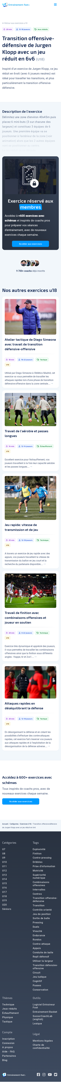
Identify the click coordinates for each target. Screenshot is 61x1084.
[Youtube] (51, 1075)
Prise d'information (44, 866)
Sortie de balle (41, 918)
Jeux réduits (9, 1008)
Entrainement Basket (45, 1011)
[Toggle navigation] (55, 4)
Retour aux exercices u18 (15, 23)
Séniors (6, 909)
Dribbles (37, 862)
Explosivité (39, 849)
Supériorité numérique (39, 876)
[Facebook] (39, 1075)
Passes (37, 985)
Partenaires (9, 1055)
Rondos (37, 939)
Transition (39, 905)
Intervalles (39, 889)
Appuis (37, 948)
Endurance (39, 935)
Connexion (8, 1043)
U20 (4, 904)
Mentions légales (43, 1040)
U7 (3, 849)
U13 (4, 875)
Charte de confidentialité (41, 1046)
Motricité (38, 870)
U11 (4, 866)
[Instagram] (45, 1075)
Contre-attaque (41, 943)
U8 (3, 853)
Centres (37, 894)
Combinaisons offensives (41, 884)
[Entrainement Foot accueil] (16, 4)
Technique (8, 1004)
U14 (4, 879)
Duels (36, 926)
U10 (4, 862)
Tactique (7, 1021)
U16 (4, 887)
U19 (4, 900)
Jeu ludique (39, 976)
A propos (7, 1047)
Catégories (14, 824)
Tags (36, 842)
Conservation (40, 989)
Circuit (36, 972)
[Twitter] (56, 1075)
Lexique (37, 1023)
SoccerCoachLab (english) (42, 1018)
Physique (7, 1017)
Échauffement (10, 1013)
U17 (4, 892)
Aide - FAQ (8, 1051)
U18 (4, 896)
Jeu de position (42, 914)
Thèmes (7, 998)
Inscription (8, 1038)
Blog (4, 1060)
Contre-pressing (42, 857)
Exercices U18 (25, 824)
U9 (3, 857)
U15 (4, 883)
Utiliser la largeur (43, 961)
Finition (37, 853)
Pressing (38, 922)
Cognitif (37, 981)
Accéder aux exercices (30, 244)
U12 (4, 870)
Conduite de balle (43, 952)
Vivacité (37, 931)
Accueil (5, 824)
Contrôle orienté (42, 909)
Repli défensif (41, 956)
